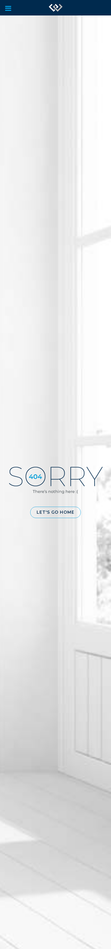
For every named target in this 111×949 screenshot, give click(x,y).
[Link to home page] (55, 7)
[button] (55, 512)
